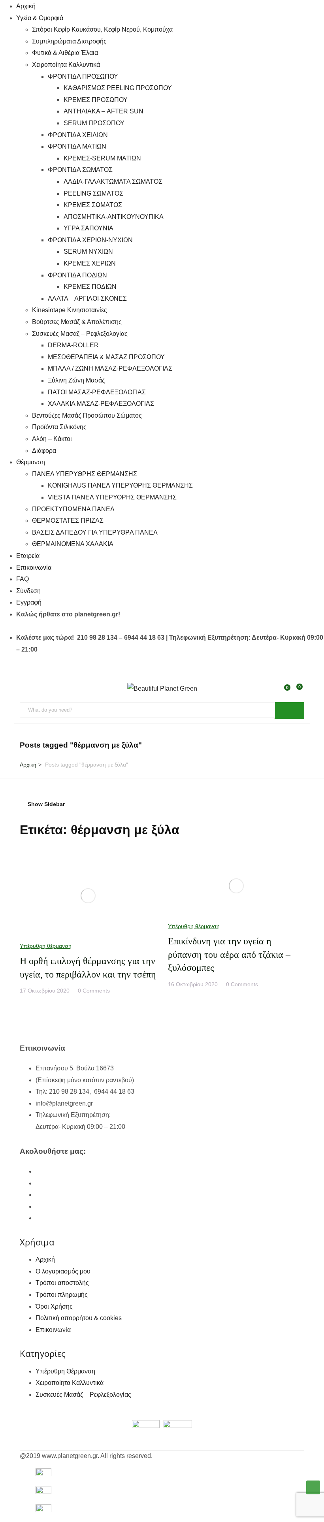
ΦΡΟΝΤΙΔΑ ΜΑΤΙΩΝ (77, 146)
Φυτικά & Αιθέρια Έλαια (65, 52)
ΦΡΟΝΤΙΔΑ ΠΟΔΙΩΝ (77, 275)
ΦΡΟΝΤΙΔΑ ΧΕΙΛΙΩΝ (78, 135)
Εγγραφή (28, 602)
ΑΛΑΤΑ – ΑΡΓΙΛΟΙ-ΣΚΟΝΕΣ (87, 298)
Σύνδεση (28, 591)
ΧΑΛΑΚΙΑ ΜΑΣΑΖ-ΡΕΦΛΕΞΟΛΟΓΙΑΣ (101, 403)
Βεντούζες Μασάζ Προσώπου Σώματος (87, 415)
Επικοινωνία (33, 567)
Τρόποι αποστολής (62, 1282)
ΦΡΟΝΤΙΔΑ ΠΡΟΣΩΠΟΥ (83, 76)
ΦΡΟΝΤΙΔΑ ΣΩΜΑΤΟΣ (80, 169)
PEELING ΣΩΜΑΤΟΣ (93, 193)
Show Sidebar (45, 804)
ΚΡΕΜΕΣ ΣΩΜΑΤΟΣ (93, 205)
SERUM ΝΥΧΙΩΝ (88, 251)
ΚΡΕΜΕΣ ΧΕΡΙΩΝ (90, 263)
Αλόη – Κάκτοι (52, 438)
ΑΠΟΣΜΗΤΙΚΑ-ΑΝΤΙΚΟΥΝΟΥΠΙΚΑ (114, 216)
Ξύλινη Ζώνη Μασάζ (76, 380)
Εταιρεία (28, 555)
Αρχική (26, 6)
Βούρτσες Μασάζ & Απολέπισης (77, 321)
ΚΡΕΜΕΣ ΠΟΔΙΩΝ (90, 286)
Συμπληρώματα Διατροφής (69, 41)
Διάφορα (44, 450)
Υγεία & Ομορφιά (39, 18)
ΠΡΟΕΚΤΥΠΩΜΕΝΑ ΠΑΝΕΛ (73, 509)
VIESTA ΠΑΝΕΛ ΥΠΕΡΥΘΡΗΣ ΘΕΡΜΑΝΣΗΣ (112, 497)
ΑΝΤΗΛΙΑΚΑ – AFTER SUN (103, 111)
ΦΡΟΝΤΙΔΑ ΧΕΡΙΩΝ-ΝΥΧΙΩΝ (90, 240)
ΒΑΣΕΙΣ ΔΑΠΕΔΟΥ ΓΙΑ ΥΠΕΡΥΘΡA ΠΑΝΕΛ (95, 532)
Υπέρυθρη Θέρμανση (65, 1371)
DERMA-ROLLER (73, 345)
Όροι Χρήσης (54, 1306)
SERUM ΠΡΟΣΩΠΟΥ (94, 123)
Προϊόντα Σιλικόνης (59, 427)
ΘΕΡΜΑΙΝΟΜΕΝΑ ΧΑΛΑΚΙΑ (72, 544)
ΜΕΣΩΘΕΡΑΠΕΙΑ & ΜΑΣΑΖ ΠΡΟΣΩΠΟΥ (106, 357)
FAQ (22, 579)
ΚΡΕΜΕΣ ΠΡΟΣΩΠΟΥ (96, 99)
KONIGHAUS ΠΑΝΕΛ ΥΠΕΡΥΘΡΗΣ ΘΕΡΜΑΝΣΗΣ (120, 485)
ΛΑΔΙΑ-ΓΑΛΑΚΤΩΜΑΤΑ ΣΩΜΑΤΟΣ (113, 181)
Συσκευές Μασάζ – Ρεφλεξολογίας (80, 333)
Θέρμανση (30, 462)
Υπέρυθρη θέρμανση (46, 946)
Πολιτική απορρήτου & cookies (79, 1318)
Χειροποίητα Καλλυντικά (66, 64)
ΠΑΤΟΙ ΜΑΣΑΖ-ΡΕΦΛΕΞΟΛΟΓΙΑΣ (97, 392)
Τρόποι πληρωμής (62, 1294)
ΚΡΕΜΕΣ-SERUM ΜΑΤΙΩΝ (102, 158)
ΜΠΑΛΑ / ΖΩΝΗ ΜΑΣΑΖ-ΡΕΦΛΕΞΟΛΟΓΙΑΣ (110, 368)
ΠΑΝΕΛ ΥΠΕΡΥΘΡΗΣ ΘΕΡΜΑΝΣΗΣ (84, 474)
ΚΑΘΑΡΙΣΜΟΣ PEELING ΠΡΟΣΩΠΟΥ (118, 88)
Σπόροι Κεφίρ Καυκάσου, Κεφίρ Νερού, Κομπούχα (102, 29)
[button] (298, 691)
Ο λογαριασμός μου (63, 1271)
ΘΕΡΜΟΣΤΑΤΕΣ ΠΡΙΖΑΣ (68, 520)
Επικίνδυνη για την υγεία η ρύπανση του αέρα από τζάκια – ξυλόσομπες (229, 954)
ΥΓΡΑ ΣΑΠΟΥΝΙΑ (88, 228)
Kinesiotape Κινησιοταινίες (69, 310)
